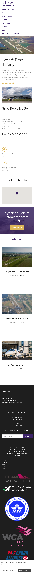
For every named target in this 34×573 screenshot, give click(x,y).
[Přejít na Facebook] (11, 407)
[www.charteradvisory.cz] (8, 3)
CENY (4, 466)
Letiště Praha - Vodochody (17, 272)
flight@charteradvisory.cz (9, 400)
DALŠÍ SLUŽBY (6, 460)
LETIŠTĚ (4, 462)
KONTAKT (17, 456)
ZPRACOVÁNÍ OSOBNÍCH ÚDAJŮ (17, 452)
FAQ (3, 468)
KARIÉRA (4, 464)
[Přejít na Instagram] (15, 407)
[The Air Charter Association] (17, 489)
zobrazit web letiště (8, 83)
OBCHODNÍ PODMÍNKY (17, 447)
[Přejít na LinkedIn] (21, 407)
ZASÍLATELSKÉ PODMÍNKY (17, 450)
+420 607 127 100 (7, 398)
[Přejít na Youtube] (18, 407)
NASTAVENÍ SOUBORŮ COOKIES (17, 454)
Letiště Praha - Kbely (17, 365)
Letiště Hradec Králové (17, 318)
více (17, 566)
